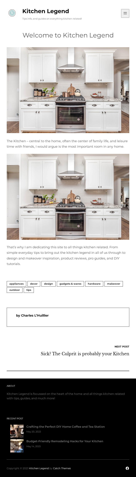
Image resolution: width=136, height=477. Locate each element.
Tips (28, 290)
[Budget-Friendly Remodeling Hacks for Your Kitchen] (17, 446)
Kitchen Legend (45, 11)
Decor (34, 283)
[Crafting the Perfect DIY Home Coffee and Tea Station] (17, 432)
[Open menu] (125, 13)
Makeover (113, 283)
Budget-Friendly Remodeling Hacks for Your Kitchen (64, 441)
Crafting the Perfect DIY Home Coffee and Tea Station (65, 426)
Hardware (94, 283)
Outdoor (14, 290)
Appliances (16, 283)
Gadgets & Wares (70, 283)
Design (48, 283)
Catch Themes (62, 468)
